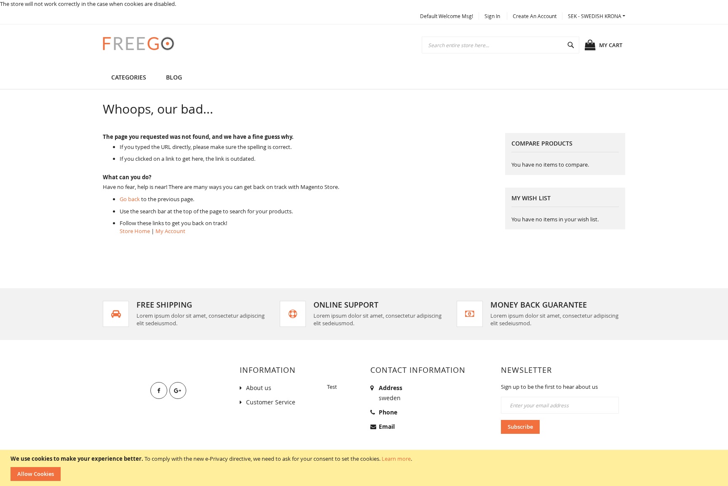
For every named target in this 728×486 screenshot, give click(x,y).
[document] (365, 468)
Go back (130, 199)
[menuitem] (174, 77)
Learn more (396, 458)
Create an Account (535, 16)
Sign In (492, 16)
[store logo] (138, 43)
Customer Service (270, 402)
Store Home (135, 231)
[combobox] (500, 45)
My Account (170, 231)
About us (258, 388)
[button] (596, 16)
